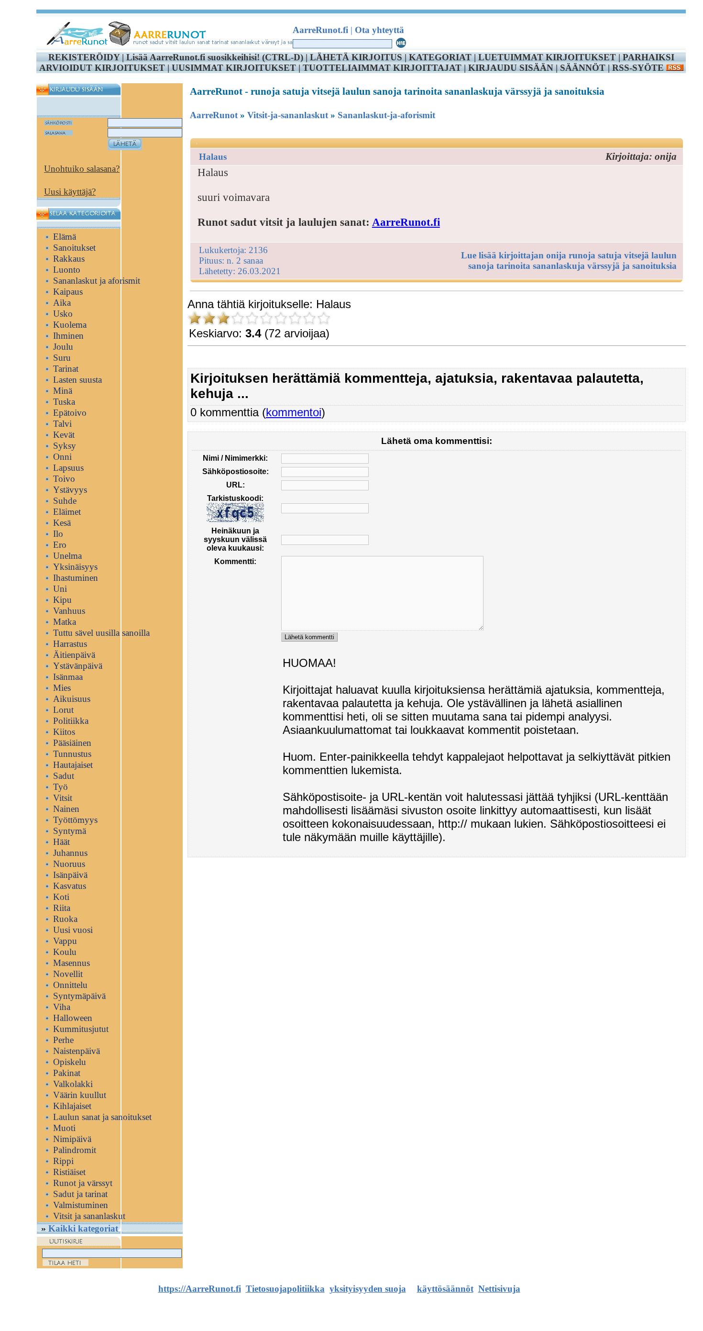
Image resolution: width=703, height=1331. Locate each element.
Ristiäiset (69, 1172)
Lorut (63, 710)
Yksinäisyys (75, 567)
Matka (64, 622)
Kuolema (70, 325)
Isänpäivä (70, 875)
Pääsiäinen (72, 743)
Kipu (62, 600)
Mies (62, 688)
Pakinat (66, 1073)
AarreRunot (214, 115)
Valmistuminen (80, 1205)
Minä (62, 391)
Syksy (64, 446)
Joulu (63, 347)
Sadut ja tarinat (80, 1194)
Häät (61, 842)
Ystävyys (70, 490)
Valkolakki (73, 1084)
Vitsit (62, 798)
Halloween (72, 1018)
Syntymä (69, 831)
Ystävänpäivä (77, 666)
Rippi (63, 1161)
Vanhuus (69, 611)
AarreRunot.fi (406, 222)
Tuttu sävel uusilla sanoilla (101, 633)
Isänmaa (68, 677)
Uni (60, 589)
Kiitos (64, 732)
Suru (62, 358)
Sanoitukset (74, 248)
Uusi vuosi (73, 930)
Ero (59, 545)
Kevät (64, 435)
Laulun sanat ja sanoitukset (102, 1117)
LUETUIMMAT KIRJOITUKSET (547, 57)
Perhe (63, 1040)
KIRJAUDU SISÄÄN (510, 68)
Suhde (65, 501)
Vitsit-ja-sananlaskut (287, 115)
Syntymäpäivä (79, 996)
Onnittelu (70, 985)
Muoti (64, 1128)
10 (324, 318)
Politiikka (70, 721)
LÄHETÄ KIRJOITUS (356, 57)
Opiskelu (69, 1062)
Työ (60, 787)
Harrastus (70, 644)
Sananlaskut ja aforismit (96, 281)
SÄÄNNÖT (582, 68)
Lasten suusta (77, 380)
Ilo (58, 534)
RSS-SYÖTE (639, 68)
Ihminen (68, 336)
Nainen (66, 809)
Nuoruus (69, 864)
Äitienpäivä (74, 655)
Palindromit (74, 1150)
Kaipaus (68, 292)
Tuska (64, 402)
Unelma (67, 556)
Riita (61, 908)
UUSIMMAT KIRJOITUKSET (234, 68)
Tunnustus (72, 754)
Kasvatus (69, 886)
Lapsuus (68, 468)
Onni (62, 457)
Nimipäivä (72, 1139)
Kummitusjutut (81, 1029)
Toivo (64, 479)
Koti (61, 897)
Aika (62, 303)
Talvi (62, 424)
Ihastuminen (75, 578)
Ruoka (65, 919)
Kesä (62, 523)
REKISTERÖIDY (84, 57)
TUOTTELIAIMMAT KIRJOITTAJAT (382, 68)
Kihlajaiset (72, 1106)
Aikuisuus (71, 699)
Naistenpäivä (76, 1051)
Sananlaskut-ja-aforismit (386, 115)
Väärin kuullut (79, 1095)
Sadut (63, 776)
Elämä (64, 237)
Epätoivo (70, 413)
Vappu (65, 941)
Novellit (68, 974)
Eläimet (67, 512)
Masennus (71, 963)
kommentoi (293, 412)
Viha (61, 1007)
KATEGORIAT (440, 57)
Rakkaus (69, 259)
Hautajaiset (73, 765)
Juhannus (70, 853)
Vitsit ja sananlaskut (89, 1216)
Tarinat (65, 369)
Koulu (65, 952)
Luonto (66, 270)
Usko (63, 314)
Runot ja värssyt (82, 1183)
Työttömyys (75, 820)
